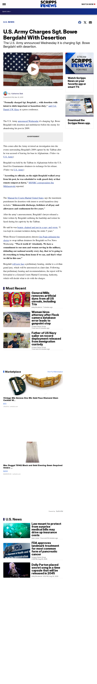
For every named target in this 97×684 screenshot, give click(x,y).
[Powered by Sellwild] (59, 511)
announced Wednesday (28, 121)
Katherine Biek (17, 93)
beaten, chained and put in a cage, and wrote (37, 227)
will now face (18, 263)
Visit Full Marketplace (55, 372)
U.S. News (8, 22)
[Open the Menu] (4, 4)
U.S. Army (18, 169)
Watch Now (88, 4)
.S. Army (9, 156)
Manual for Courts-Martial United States (26, 197)
